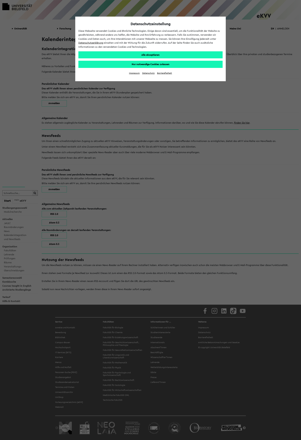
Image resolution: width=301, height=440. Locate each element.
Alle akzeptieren (150, 54)
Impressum (134, 73)
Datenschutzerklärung (90, 42)
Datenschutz (148, 73)
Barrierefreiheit (164, 73)
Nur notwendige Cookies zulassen (150, 64)
